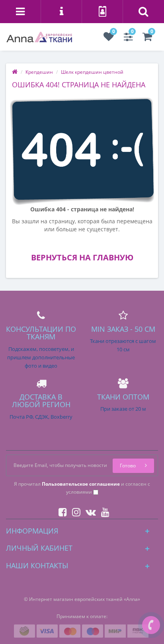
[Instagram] (74, 510)
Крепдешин (39, 72)
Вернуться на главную (82, 257)
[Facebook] (61, 510)
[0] (108, 38)
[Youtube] (103, 510)
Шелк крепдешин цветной (92, 72)
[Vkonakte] (89, 510)
